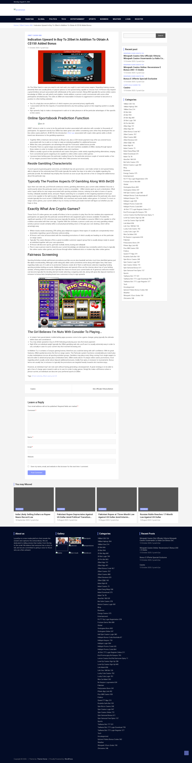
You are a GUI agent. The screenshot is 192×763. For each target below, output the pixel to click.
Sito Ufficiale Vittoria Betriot (103, 389)
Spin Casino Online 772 (132, 265)
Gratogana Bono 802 (131, 187)
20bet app (71, 133)
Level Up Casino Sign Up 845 (134, 220)
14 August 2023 (145, 520)
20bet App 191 (129, 126)
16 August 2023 (62, 520)
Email (30, 447)
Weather (117, 19)
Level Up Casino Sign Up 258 (134, 218)
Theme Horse (42, 759)
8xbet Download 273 (131, 154)
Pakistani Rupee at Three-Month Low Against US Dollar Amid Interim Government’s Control (116, 517)
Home (18, 19)
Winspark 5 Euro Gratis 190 (134, 53)
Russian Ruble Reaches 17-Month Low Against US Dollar (156, 515)
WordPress (69, 759)
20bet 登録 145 (129, 143)
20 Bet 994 (127, 115)
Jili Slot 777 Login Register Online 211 (137, 209)
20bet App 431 (129, 129)
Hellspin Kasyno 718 (131, 198)
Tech (63, 19)
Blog (125, 168)
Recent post (131, 49)
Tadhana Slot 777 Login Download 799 (137, 279)
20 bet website (37, 376)
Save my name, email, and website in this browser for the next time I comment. (59, 467)
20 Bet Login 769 (130, 121)
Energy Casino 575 (130, 173)
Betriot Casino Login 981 (133, 165)
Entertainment (77, 19)
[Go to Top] (186, 753)
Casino (33, 389)
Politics (53, 19)
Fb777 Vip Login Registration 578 (136, 179)
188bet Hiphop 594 (130, 107)
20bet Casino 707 (130, 134)
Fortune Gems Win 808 (132, 182)
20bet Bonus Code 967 (132, 132)
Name (30, 437)
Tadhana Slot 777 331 (131, 276)
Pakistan (29, 19)
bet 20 (54, 376)
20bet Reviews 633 (130, 140)
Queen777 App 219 (130, 254)
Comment (32, 410)
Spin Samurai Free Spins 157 (134, 270)
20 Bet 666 (127, 112)
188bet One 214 (129, 109)
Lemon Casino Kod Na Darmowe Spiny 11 (139, 215)
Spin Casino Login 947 (132, 262)
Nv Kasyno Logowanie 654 (133, 237)
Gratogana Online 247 (131, 190)
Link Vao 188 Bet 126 (131, 226)
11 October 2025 (33, 48)
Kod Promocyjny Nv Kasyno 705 (135, 212)
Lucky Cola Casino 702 (132, 85)
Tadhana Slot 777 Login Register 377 (137, 282)
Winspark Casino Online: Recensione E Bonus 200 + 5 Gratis (142, 68)
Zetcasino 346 (129, 298)
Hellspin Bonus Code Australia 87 (136, 195)
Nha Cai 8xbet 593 (130, 234)
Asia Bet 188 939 (130, 159)
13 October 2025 (129, 61)
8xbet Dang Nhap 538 (131, 151)
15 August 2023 (104, 520)
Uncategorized (129, 287)
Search (160, 36)
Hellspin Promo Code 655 (133, 204)
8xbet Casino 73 (129, 148)
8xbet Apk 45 (128, 146)
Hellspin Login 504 (130, 201)
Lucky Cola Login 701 (131, 232)
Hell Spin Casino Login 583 (133, 193)
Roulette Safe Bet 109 (132, 257)
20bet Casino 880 (35, 35)
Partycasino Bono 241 (132, 243)
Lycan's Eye (44, 48)
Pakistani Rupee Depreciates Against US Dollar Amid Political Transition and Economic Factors (75, 517)
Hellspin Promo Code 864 (133, 207)
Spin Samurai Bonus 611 (132, 268)
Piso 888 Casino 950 (131, 248)
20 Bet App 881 (129, 118)
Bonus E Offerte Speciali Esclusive (140, 78)
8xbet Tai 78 (128, 157)
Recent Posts (148, 533)
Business (104, 19)
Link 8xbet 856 (129, 223)
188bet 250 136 (129, 104)
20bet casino (47, 376)
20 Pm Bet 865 (129, 123)
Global (41, 19)
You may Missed (23, 484)
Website (31, 457)
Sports (92, 19)
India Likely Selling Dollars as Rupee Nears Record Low (32, 515)
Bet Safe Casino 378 (131, 162)
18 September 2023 (22, 520)
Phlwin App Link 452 (131, 245)
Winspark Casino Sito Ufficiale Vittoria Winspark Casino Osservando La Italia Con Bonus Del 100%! (144, 58)
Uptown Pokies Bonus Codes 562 (136, 290)
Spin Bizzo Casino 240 (132, 259)
